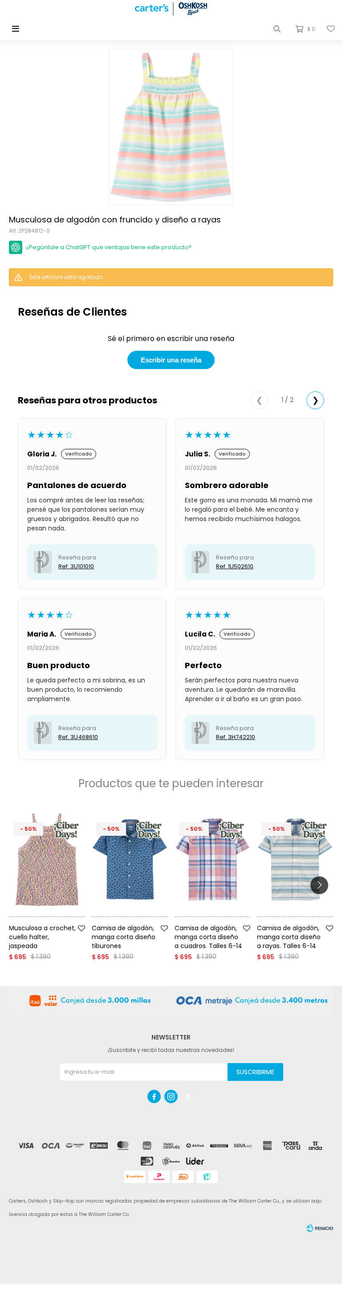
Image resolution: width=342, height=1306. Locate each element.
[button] (277, 29)
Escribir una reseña (171, 360)
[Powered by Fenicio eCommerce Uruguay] (319, 1228)
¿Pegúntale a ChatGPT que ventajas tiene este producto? (108, 247)
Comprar (59, 920)
